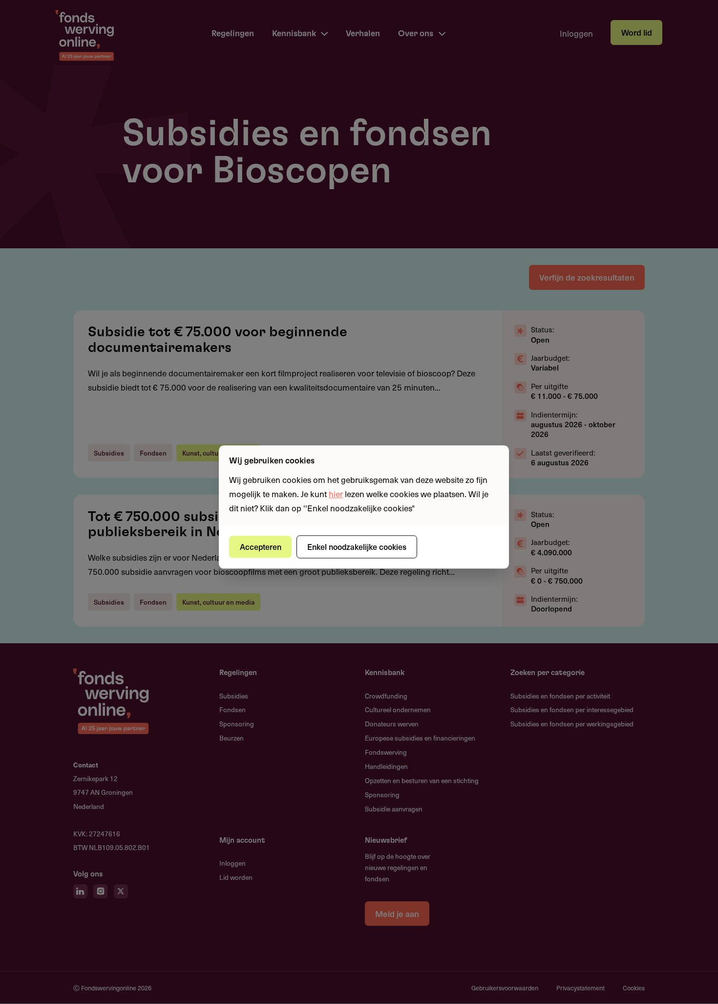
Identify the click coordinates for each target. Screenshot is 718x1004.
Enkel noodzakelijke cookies (356, 546)
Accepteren (260, 546)
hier (336, 493)
